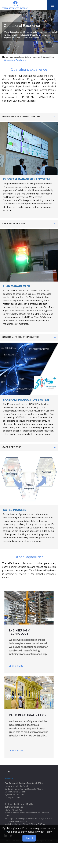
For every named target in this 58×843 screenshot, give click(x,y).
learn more (16, 666)
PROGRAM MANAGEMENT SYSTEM (21, 117)
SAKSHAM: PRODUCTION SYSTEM (20, 337)
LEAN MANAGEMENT (13, 224)
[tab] (29, 117)
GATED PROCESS (11, 447)
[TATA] (15, 5)
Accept (29, 838)
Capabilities (48, 57)
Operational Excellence (15, 60)
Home (5, 57)
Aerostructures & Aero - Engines (25, 57)
